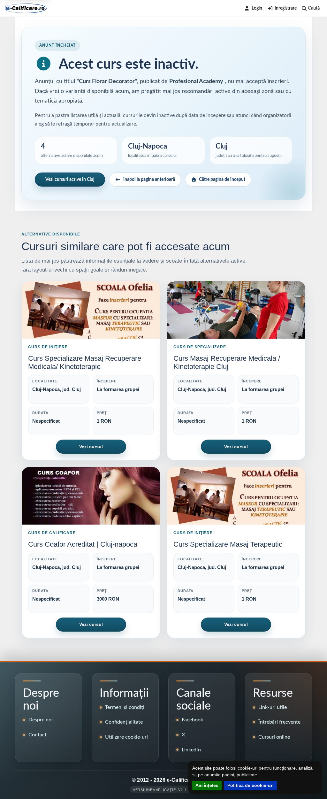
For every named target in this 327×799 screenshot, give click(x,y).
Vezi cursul (91, 446)
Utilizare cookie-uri (126, 737)
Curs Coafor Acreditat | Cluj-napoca (82, 544)
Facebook (192, 719)
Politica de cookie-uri (250, 785)
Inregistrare (286, 8)
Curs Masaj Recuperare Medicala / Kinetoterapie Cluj (226, 362)
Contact (37, 734)
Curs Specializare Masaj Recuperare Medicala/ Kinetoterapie (84, 362)
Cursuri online (274, 737)
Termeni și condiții (125, 707)
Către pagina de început (222, 179)
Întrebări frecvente (279, 722)
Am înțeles (206, 785)
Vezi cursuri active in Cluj (70, 179)
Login (257, 8)
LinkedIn (191, 749)
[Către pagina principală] (26, 8)
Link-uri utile (272, 707)
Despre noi (40, 719)
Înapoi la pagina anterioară (149, 179)
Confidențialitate (124, 722)
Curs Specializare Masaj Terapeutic (227, 544)
